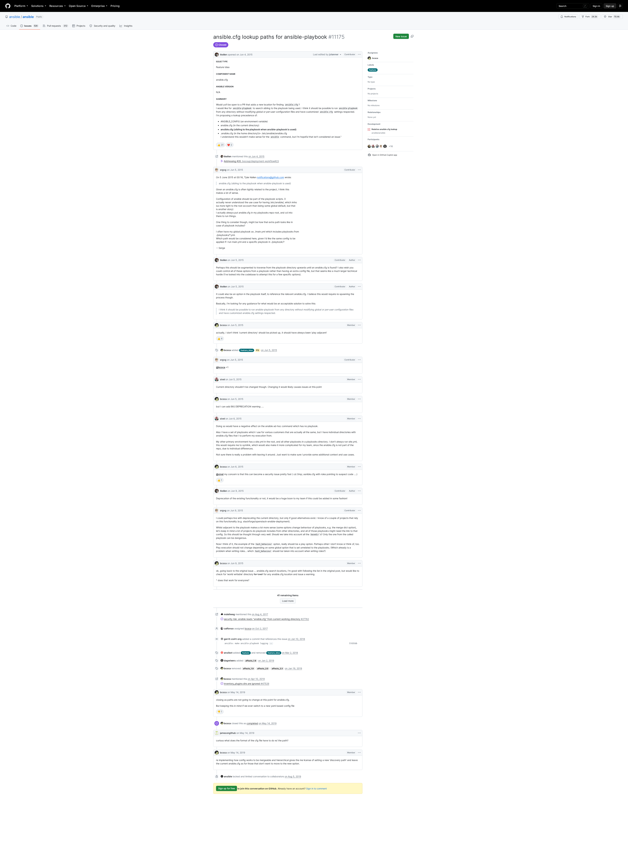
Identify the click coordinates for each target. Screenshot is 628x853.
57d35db (353, 643)
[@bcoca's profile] (217, 325)
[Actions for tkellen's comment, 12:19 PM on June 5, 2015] (359, 260)
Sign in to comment (316, 788)
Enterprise (98, 6)
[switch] (220, 145)
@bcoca (220, 367)
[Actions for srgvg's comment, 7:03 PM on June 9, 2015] (359, 510)
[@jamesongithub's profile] (217, 733)
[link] (226, 156)
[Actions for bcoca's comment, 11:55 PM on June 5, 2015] (359, 399)
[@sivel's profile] (217, 379)
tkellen (223, 54)
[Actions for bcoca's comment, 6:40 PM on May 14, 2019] (359, 692)
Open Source (77, 6)
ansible (14, 17)
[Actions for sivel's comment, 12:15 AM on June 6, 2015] (359, 418)
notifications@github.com (270, 177)
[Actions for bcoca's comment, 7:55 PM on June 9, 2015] (359, 563)
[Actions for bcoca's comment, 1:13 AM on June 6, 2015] (359, 466)
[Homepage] (7, 6)
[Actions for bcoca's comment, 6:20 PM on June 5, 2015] (359, 325)
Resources (56, 6)
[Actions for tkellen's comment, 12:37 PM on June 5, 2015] (359, 286)
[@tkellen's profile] (217, 54)
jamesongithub (228, 733)
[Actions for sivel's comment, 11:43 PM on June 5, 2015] (359, 379)
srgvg (223, 169)
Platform (19, 6)
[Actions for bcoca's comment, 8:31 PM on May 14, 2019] (359, 752)
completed (252, 723)
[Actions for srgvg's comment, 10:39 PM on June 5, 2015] (359, 360)
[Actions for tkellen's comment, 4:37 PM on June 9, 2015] (359, 491)
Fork (591, 16)
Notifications (570, 16)
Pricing (115, 6)
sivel (222, 379)
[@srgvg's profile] (217, 170)
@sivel (220, 474)
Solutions (37, 6)
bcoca (223, 325)
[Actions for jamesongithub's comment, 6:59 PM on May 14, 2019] (359, 733)
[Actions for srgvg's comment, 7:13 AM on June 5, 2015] (359, 170)
